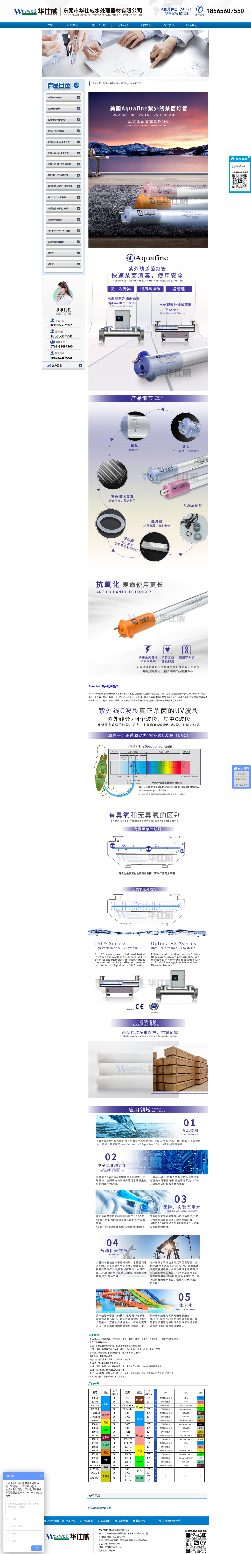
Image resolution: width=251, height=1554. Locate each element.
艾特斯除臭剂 (54, 108)
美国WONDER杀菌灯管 (59, 142)
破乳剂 (51, 264)
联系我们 (191, 25)
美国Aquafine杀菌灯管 (131, 83)
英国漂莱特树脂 (55, 219)
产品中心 (72, 25)
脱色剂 (51, 253)
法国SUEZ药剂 (54, 97)
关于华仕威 (99, 25)
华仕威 (112, 1550)
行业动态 (123, 25)
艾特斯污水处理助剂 (57, 120)
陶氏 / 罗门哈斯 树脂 (57, 197)
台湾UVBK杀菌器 (56, 131)
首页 (51, 25)
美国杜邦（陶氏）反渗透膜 (60, 186)
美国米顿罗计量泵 (56, 242)
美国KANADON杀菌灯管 (59, 164)
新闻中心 (146, 25)
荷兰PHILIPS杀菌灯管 (58, 175)
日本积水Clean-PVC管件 (59, 231)
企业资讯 (168, 25)
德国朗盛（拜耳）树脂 (58, 208)
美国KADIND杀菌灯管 (58, 153)
